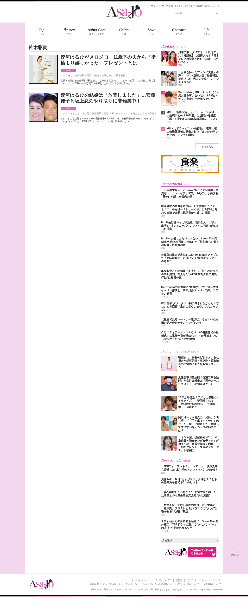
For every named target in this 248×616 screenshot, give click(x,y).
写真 (89, 75)
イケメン (140, 580)
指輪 (96, 75)
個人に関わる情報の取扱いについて (161, 584)
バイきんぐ (74, 113)
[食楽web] (190, 173)
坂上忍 (85, 113)
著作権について (191, 584)
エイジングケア (161, 580)
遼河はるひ (107, 75)
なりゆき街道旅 (76, 75)
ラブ (190, 580)
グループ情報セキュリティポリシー (121, 584)
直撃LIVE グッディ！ (116, 113)
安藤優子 (96, 113)
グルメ (202, 580)
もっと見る (207, 146)
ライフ (216, 580)
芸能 (68, 70)
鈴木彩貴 (120, 75)
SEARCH (179, 13)
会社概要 (94, 584)
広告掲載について (212, 584)
